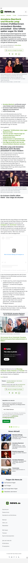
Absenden (6, 421)
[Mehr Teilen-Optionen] (19, 54)
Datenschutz (5, 512)
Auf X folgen (7, 485)
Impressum (5, 509)
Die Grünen (19, 381)
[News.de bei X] (16, 557)
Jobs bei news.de (6, 540)
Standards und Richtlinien (9, 515)
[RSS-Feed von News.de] (18, 557)
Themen (4, 533)
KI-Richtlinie (5, 543)
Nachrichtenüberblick (8, 536)
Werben (4, 520)
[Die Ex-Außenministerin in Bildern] (14, 324)
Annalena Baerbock (11, 381)
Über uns (4, 522)
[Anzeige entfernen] (27, 558)
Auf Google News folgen (11, 488)
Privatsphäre (5, 546)
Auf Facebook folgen (10, 482)
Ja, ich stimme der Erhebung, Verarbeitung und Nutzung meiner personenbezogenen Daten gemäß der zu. (13, 415)
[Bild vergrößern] (27, 58)
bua (2, 377)
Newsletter (5, 525)
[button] (14, 50)
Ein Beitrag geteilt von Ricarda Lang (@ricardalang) (14, 270)
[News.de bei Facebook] (14, 557)
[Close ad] (1, 8)
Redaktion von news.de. (16, 386)
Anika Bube (18, 45)
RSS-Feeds (5, 530)
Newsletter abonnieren (10, 491)
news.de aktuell (10, 382)
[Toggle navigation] (25, 12)
